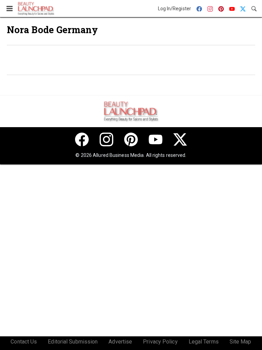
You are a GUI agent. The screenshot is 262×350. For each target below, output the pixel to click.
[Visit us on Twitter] (180, 139)
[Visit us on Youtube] (155, 139)
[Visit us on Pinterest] (131, 139)
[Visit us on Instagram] (106, 139)
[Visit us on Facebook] (82, 139)
